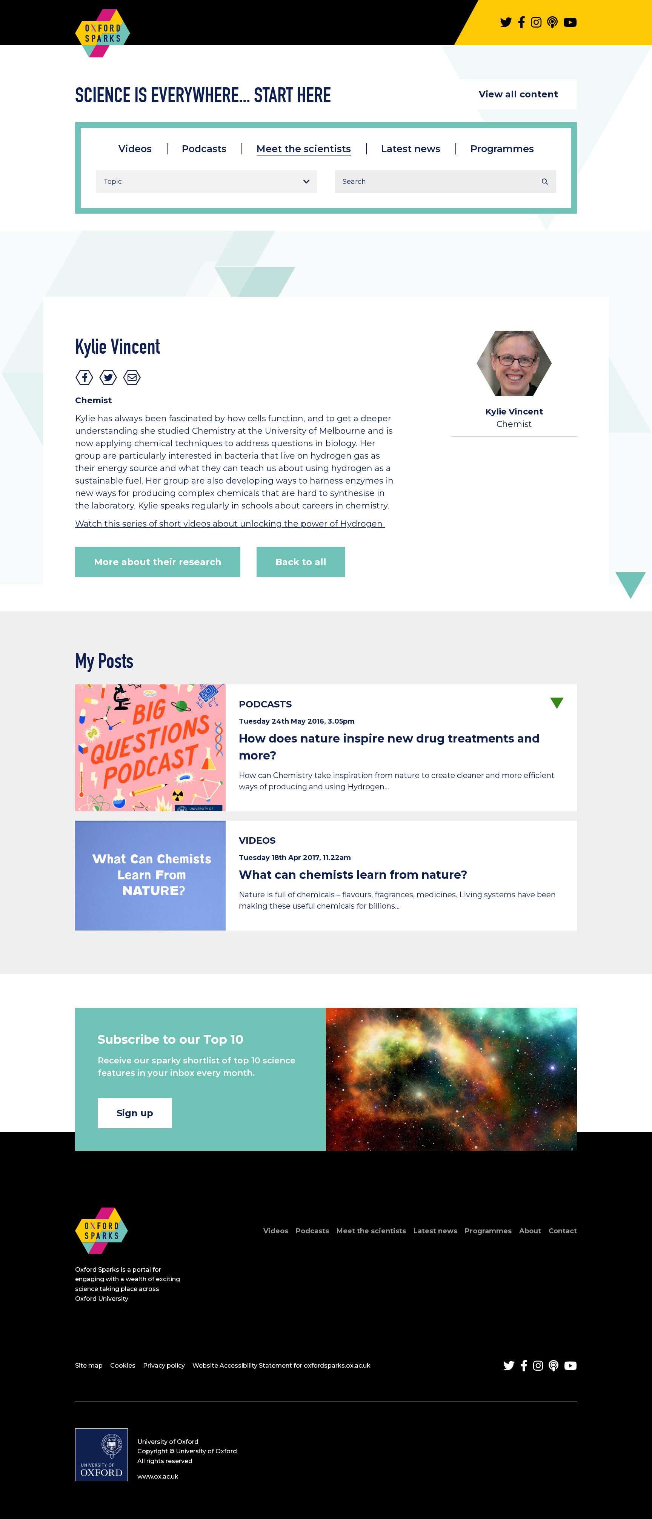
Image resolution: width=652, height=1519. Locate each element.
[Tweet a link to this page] (108, 377)
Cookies (122, 1365)
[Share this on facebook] (84, 377)
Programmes (502, 148)
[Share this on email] (132, 377)
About (530, 1231)
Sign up (135, 1113)
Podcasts (204, 148)
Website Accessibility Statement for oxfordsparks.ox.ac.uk (281, 1365)
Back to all (300, 561)
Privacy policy (164, 1365)
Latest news (410, 148)
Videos (135, 148)
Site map (89, 1365)
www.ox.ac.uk (157, 1476)
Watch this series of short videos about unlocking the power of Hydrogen (230, 524)
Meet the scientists (304, 148)
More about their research (157, 561)
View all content (518, 94)
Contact (563, 1231)
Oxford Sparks (102, 29)
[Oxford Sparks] (101, 1262)
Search (545, 181)
